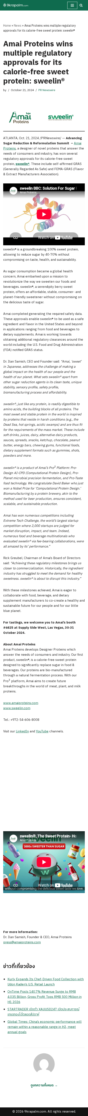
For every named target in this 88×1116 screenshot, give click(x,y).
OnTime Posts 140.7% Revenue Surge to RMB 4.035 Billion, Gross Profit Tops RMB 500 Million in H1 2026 (44, 997)
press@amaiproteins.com (22, 942)
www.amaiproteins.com (20, 703)
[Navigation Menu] (72, 5)
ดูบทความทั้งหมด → (44, 1085)
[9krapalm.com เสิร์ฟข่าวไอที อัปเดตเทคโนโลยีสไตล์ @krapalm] (16, 5)
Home (7, 25)
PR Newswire (46, 90)
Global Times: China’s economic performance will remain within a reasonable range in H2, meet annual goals (44, 1027)
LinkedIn (22, 731)
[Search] (81, 5)
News (17, 25)
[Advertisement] (44, 785)
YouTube (42, 731)
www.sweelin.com (16, 708)
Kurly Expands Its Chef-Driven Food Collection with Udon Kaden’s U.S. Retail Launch (45, 982)
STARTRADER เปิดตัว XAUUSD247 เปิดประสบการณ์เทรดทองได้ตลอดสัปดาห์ (43, 1012)
